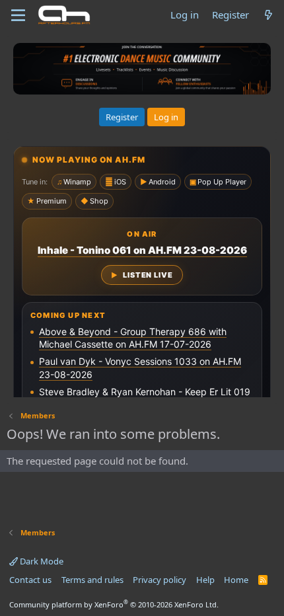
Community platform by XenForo (114, 604)
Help (205, 580)
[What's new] (268, 15)
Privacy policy (159, 580)
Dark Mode (40, 561)
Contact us (30, 580)
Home (236, 580)
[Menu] (18, 15)
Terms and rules (92, 580)
